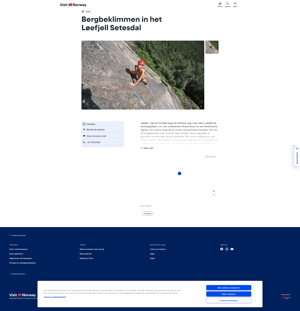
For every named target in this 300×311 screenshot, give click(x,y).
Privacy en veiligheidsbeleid (22, 262)
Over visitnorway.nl (18, 249)
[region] (150, 294)
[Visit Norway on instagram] (226, 249)
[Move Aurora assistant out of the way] (294, 145)
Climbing (147, 213)
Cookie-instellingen (229, 300)
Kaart (152, 258)
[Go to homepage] (77, 5)
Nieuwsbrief (86, 253)
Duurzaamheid (16, 253)
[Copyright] (201, 106)
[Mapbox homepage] (210, 156)
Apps (152, 253)
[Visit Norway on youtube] (232, 249)
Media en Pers (86, 258)
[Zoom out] (214, 194)
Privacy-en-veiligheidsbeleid (55, 297)
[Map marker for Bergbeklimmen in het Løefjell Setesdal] (179, 173)
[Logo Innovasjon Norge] (286, 297)
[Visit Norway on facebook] (221, 249)
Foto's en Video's (158, 249)
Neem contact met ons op (92, 249)
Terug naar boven (19, 235)
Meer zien (148, 148)
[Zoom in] (214, 191)
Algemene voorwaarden (20, 258)
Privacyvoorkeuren (18, 274)
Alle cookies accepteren (229, 287)
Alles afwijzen (228, 294)
